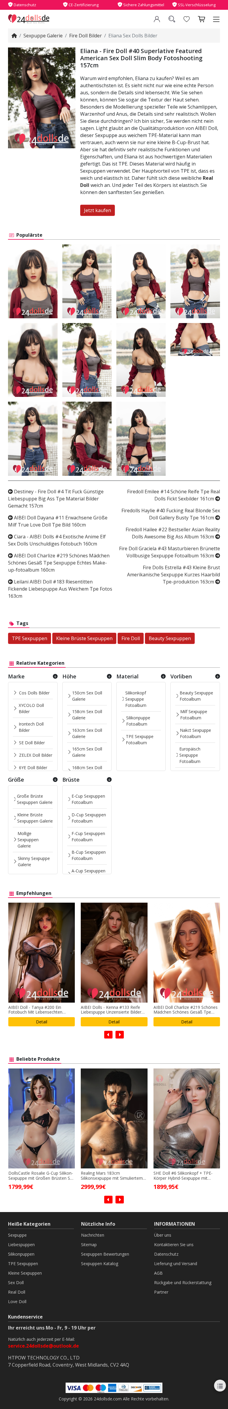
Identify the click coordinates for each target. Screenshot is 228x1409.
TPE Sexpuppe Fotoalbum (139, 739)
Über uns (162, 1235)
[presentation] (108, 1035)
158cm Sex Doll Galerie (87, 715)
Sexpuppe (17, 1235)
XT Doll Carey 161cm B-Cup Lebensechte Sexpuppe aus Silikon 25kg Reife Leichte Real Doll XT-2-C (186, 1176)
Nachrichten (92, 1235)
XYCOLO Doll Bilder (31, 708)
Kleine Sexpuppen (25, 1273)
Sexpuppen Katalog (99, 1263)
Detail (41, 1022)
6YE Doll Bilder (33, 767)
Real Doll (16, 1292)
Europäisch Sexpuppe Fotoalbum (189, 755)
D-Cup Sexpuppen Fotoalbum (89, 818)
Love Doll (17, 1301)
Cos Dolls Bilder (34, 693)
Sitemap (89, 1244)
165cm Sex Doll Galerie (87, 752)
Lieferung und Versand (175, 1263)
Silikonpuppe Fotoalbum (138, 721)
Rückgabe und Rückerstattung (182, 1282)
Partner (161, 1292)
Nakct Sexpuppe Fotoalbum (195, 733)
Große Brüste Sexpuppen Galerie (35, 799)
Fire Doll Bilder (85, 35)
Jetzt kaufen (97, 210)
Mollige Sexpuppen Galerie (28, 840)
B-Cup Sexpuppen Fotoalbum (89, 855)
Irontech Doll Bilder (31, 727)
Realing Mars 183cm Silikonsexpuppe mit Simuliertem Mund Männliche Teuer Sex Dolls (40, 1176)
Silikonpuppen (21, 1254)
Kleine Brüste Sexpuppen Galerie (35, 818)
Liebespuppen (21, 1244)
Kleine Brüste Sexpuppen (84, 638)
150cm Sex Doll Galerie (87, 696)
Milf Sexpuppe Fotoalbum (193, 715)
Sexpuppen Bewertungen (105, 1254)
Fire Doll (130, 638)
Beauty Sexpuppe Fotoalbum (196, 696)
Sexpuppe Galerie (43, 35)
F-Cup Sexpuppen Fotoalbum (88, 836)
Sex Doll (16, 1282)
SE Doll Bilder (32, 742)
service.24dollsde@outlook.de (43, 1346)
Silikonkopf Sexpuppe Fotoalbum (135, 699)
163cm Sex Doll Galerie (87, 733)
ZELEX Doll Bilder (35, 755)
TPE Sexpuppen (29, 638)
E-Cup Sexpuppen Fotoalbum (88, 799)
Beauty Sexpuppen (170, 638)
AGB (158, 1273)
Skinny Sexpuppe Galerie (34, 861)
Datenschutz (166, 1254)
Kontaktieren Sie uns (174, 1244)
